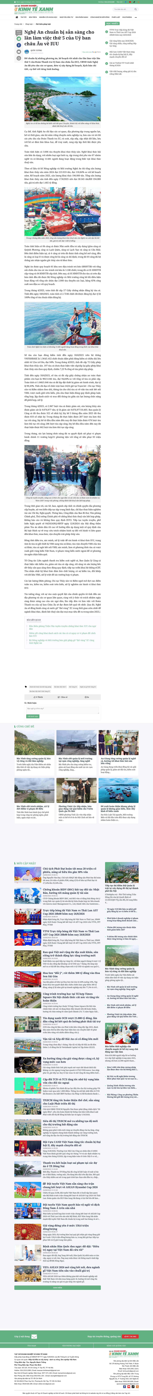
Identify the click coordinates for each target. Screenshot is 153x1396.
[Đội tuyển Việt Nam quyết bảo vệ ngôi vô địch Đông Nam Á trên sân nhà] (27, 1211)
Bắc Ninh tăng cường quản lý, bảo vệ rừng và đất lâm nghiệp (34, 759)
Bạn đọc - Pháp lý (117, 1025)
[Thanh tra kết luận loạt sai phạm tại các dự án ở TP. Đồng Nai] (27, 1169)
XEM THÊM (57, 1288)
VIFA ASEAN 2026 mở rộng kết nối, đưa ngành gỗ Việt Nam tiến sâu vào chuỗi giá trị (71, 1269)
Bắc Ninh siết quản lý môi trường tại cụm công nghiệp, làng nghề (75, 759)
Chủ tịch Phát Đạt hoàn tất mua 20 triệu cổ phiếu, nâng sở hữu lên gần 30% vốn (69, 870)
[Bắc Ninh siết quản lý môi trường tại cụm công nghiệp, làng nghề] (76, 742)
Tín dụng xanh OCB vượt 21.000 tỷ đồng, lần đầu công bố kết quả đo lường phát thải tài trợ (72, 1019)
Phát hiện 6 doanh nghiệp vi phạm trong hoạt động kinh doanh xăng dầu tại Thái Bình (122, 919)
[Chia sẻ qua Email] (19, 51)
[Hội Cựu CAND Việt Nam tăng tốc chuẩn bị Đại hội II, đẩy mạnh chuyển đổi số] (27, 1148)
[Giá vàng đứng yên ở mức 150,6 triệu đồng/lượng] (27, 1232)
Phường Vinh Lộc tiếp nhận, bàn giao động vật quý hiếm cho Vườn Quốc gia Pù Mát (76, 808)
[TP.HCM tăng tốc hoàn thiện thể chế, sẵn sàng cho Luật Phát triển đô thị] (27, 1106)
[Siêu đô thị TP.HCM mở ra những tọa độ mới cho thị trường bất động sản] (27, 1127)
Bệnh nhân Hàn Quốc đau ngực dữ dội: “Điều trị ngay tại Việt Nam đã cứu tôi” (71, 1248)
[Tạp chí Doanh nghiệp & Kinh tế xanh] (34, 9)
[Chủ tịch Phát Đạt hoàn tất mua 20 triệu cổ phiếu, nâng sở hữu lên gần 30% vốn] (27, 875)
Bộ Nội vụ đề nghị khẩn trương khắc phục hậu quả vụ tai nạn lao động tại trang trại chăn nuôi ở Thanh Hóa (122, 1077)
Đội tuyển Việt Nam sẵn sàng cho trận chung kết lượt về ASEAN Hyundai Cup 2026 (70, 1185)
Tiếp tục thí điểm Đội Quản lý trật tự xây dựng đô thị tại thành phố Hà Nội (121, 888)
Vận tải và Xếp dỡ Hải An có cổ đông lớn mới (70, 1039)
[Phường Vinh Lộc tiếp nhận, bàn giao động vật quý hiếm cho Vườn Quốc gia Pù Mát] (76, 790)
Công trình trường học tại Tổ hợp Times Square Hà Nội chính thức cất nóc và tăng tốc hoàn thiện (71, 997)
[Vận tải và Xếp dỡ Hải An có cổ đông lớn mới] (27, 1045)
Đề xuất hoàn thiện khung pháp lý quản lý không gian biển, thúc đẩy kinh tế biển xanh (118, 808)
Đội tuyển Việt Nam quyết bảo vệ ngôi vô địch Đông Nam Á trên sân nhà (71, 1206)
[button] (120, 2)
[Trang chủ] (16, 17)
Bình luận (19, 33)
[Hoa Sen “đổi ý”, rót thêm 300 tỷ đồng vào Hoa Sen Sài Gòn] (27, 979)
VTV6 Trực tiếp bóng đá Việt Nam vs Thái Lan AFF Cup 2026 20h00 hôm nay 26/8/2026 (71, 932)
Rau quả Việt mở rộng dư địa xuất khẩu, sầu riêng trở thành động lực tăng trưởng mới (70, 953)
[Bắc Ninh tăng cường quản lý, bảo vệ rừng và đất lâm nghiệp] (34, 742)
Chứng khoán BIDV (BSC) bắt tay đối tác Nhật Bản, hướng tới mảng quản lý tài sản (71, 891)
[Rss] (138, 2)
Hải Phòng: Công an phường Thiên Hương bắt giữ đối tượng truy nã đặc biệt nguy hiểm (122, 1096)
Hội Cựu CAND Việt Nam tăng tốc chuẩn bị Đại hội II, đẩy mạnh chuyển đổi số (72, 1143)
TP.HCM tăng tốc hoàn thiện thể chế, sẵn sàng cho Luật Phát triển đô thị (71, 1101)
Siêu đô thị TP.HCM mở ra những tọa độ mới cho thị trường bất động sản (70, 1122)
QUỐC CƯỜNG (36, 50)
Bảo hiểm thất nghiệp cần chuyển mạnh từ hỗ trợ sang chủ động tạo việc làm (121, 1049)
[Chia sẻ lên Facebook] (19, 45)
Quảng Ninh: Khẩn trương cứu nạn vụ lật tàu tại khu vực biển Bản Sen (121, 1086)
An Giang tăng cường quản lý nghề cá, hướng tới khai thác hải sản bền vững (118, 761)
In (88, 697)
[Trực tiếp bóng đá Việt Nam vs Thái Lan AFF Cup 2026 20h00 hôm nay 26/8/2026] (27, 917)
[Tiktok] (134, 2)
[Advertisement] (122, 93)
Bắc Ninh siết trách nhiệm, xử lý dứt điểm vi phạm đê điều (33, 807)
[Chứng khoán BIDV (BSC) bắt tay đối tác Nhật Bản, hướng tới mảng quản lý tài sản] (27, 896)
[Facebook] (125, 2)
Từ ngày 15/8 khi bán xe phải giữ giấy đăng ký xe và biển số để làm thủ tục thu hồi (122, 910)
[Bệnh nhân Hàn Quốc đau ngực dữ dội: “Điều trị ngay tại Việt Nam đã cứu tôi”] (27, 1253)
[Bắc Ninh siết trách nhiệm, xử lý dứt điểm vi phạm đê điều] (34, 790)
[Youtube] (130, 2)
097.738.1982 (131, 1336)
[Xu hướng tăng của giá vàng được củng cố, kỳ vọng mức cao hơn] (27, 1065)
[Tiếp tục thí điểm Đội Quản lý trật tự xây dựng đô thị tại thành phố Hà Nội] (122, 872)
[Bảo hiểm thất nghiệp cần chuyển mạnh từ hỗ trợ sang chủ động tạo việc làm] (122, 1033)
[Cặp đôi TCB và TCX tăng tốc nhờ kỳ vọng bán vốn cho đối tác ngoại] (27, 1086)
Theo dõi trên (87, 52)
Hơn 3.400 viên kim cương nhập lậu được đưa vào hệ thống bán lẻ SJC (122, 1068)
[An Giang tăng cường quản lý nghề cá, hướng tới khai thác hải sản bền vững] (119, 742)
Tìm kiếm (135, 9)
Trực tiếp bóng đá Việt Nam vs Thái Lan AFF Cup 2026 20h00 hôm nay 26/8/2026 (70, 912)
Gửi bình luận (33, 716)
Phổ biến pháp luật (118, 948)
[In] (19, 58)
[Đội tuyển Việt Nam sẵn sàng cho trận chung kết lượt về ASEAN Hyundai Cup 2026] (27, 1190)
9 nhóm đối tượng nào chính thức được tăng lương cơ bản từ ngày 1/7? (122, 937)
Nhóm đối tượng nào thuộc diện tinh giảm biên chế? (121, 928)
